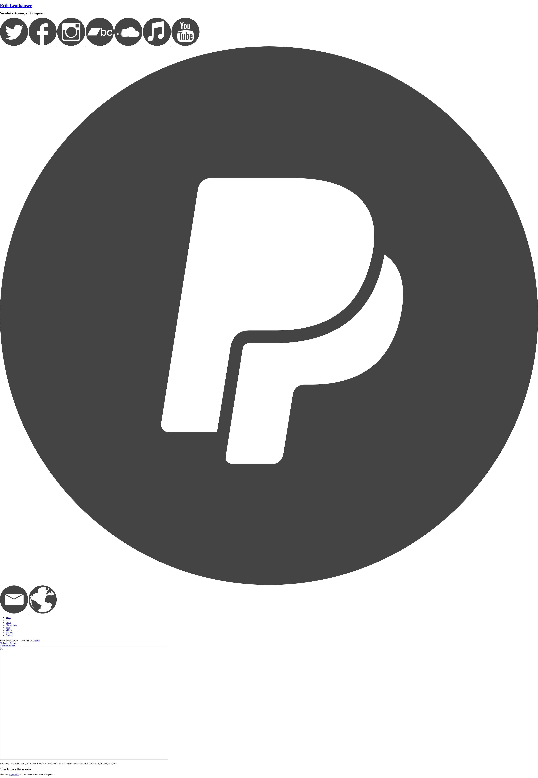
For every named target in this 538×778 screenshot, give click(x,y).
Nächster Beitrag (7, 646)
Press (8, 627)
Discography (11, 625)
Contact (9, 635)
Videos (9, 630)
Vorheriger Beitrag (8, 643)
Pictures (9, 632)
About (8, 622)
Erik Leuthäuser (16, 5)
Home (8, 617)
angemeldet (14, 774)
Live (8, 620)
